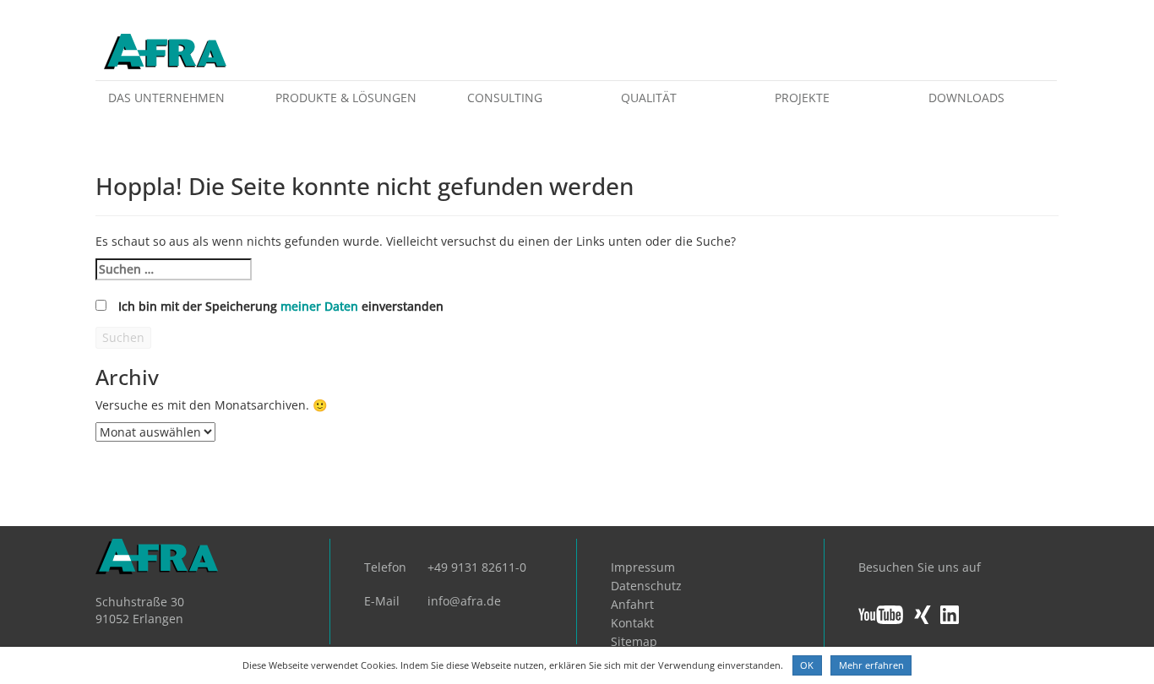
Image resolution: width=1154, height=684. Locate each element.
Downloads (966, 98)
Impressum (643, 567)
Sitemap (634, 641)
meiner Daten (319, 306)
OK (807, 665)
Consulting (504, 98)
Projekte (802, 98)
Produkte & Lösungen (345, 98)
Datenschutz (646, 586)
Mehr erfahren (871, 665)
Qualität (649, 98)
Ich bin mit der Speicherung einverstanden (281, 306)
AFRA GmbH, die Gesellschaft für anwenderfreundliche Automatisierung (165, 53)
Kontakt (632, 623)
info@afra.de (464, 601)
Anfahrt (632, 604)
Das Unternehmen (166, 98)
